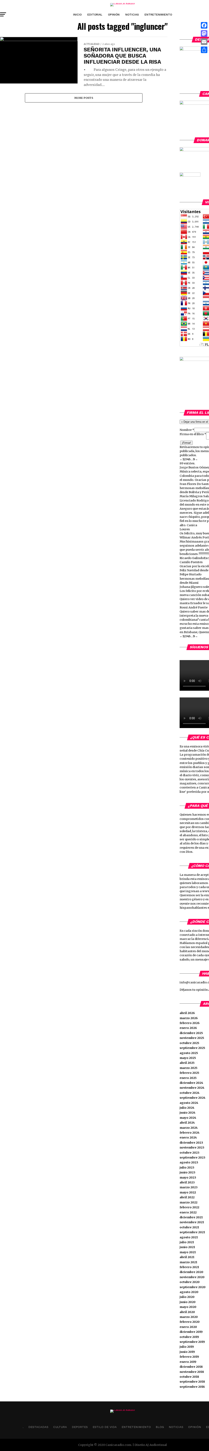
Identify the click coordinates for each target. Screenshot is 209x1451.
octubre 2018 (189, 1377)
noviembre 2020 (192, 1277)
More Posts (83, 97)
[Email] (204, 42)
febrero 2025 (189, 1073)
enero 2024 (188, 1137)
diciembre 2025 (191, 1033)
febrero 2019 (189, 1357)
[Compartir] (204, 50)
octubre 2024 (189, 1093)
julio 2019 (187, 1347)
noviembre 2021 (192, 1222)
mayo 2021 (188, 1252)
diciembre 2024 (191, 1083)
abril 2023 (187, 1182)
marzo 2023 (189, 1187)
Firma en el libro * (193, 434)
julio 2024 (187, 1108)
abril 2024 (187, 1122)
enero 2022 (188, 1212)
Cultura (60, 1427)
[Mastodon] (204, 33)
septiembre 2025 (192, 1048)
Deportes (80, 1427)
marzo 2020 (189, 1317)
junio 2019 (187, 1352)
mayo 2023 (188, 1177)
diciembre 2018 (191, 1367)
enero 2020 (188, 1327)
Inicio (77, 14)
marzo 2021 (188, 1262)
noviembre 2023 (192, 1147)
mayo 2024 (188, 1118)
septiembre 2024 (192, 1098)
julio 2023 (187, 1167)
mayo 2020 (188, 1307)
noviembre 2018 (192, 1372)
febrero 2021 (189, 1267)
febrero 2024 (189, 1132)
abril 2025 (187, 1063)
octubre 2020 (190, 1282)
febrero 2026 (190, 1023)
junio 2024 (187, 1112)
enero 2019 (188, 1362)
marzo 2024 (189, 1128)
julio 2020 (187, 1297)
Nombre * (187, 430)
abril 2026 (187, 1013)
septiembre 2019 (192, 1342)
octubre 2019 (189, 1337)
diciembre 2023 (191, 1142)
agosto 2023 (189, 1162)
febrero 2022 (189, 1207)
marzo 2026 (189, 1018)
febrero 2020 (190, 1322)
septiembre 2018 (192, 1381)
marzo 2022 (188, 1202)
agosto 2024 (189, 1103)
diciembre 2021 (191, 1217)
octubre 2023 (189, 1152)
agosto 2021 (189, 1237)
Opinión (114, 14)
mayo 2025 (188, 1058)
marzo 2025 (188, 1068)
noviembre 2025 (192, 1038)
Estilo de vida (105, 1427)
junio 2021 (187, 1247)
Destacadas (38, 1427)
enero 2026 (188, 1028)
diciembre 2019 (191, 1332)
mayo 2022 (188, 1192)
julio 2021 (187, 1242)
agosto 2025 (189, 1053)
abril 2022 (187, 1197)
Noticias (132, 14)
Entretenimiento (158, 14)
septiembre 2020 (193, 1287)
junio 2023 (187, 1172)
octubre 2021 (189, 1227)
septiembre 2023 (192, 1157)
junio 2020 (188, 1302)
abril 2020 (187, 1312)
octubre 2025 (189, 1043)
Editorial (94, 14)
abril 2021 (187, 1257)
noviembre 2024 (192, 1088)
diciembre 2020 (191, 1272)
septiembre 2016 (192, 1387)
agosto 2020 (189, 1292)
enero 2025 (188, 1078)
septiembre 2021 (192, 1232)
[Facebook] (204, 25)
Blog (160, 1427)
